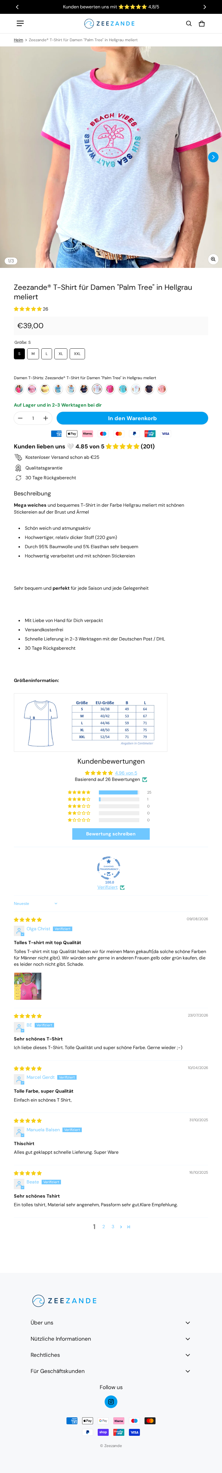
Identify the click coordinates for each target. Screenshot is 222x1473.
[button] (189, 23)
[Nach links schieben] (17, 6)
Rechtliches (45, 1355)
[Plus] (45, 418)
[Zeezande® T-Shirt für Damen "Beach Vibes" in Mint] (71, 389)
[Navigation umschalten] (20, 23)
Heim (18, 39)
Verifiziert (107, 887)
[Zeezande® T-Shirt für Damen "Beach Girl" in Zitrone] (45, 389)
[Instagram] (111, 1401)
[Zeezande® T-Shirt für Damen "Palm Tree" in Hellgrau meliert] (97, 389)
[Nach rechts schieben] (204, 6)
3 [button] (113, 1227)
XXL (77, 352)
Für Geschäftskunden (58, 1371)
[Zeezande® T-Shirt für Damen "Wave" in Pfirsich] (162, 389)
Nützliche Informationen (61, 1338)
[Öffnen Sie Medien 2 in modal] (111, 157)
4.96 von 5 (126, 773)
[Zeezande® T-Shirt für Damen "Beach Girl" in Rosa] (32, 389)
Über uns (42, 1322)
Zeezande (113, 1445)
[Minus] (20, 418)
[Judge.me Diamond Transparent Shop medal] (108, 868)
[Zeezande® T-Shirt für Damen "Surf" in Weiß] (136, 389)
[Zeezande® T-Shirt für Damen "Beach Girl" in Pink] (19, 389)
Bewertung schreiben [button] (111, 834)
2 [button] (103, 1227)
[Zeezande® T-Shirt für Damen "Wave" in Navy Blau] (149, 389)
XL (61, 352)
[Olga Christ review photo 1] (28, 986)
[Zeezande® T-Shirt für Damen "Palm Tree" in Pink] (110, 389)
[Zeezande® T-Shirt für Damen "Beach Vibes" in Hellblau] (58, 389)
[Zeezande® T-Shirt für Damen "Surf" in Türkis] (123, 389)
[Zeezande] (109, 23)
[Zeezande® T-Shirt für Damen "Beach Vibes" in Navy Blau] (84, 389)
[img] (28, 920)
